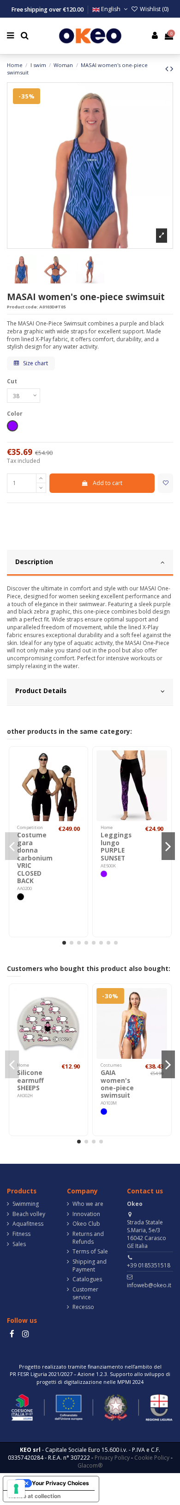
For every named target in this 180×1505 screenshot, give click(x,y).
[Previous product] (167, 68)
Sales (19, 1244)
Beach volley (28, 1214)
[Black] (20, 896)
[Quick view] (77, 778)
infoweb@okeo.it (149, 1285)
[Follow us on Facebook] (12, 1333)
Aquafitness (27, 1224)
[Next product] (171, 68)
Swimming (25, 1204)
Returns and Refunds (88, 1238)
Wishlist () (153, 9)
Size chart (35, 363)
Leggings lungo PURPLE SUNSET (116, 846)
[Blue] (104, 1111)
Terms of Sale (90, 1251)
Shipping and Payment (89, 1265)
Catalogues (87, 1279)
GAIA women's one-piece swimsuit (117, 1084)
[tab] (90, 563)
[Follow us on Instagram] (25, 1333)
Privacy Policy (112, 1458)
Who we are (87, 1204)
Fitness (21, 1234)
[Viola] (104, 874)
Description (34, 561)
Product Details (40, 690)
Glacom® (90, 1465)
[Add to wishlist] (165, 483)
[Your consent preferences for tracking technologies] (16, 1489)
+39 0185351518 (148, 1265)
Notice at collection (34, 1496)
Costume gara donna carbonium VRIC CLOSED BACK (35, 857)
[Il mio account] (155, 36)
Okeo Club (86, 1224)
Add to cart (107, 483)
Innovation (86, 1214)
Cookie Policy (151, 1458)
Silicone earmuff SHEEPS (30, 1080)
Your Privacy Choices (60, 1483)
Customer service (85, 1293)
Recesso (83, 1307)
